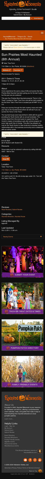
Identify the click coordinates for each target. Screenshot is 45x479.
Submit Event (18, 15)
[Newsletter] (25, 460)
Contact (37, 468)
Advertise (7, 468)
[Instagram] (35, 460)
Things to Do (21, 36)
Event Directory (19, 47)
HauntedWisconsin (9, 36)
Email (5, 159)
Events (30, 36)
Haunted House (20, 216)
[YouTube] (40, 460)
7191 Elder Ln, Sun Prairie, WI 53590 (14, 170)
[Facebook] (30, 460)
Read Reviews (6, 209)
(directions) (30, 66)
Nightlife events (9, 442)
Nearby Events (8, 237)
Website (6, 70)
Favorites (17, 70)
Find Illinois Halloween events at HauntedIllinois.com (26, 451)
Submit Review (17, 209)
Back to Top (33, 471)
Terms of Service (27, 468)
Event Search (38, 18)
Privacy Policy (16, 468)
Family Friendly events (11, 439)
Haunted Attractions (11, 437)
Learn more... (9, 419)
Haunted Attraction (8, 216)
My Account (27, 15)
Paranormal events (10, 444)
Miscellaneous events (11, 446)
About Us (9, 404)
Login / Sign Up (9, 426)
